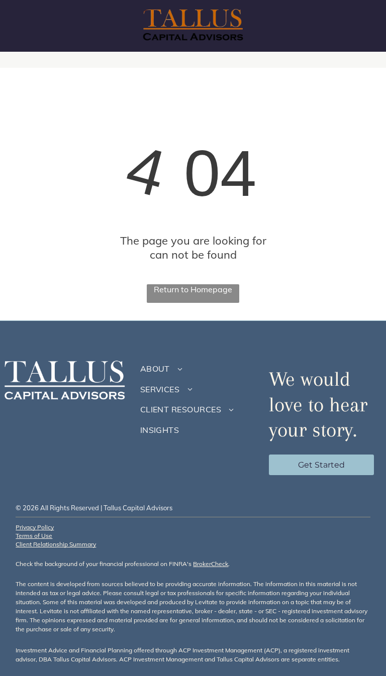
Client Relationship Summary (56, 544)
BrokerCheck (210, 564)
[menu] (364, 26)
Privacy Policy (35, 527)
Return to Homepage (193, 289)
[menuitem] (197, 369)
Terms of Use (34, 535)
